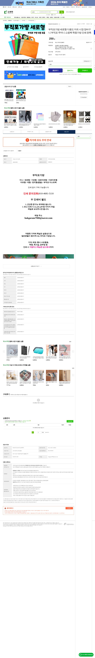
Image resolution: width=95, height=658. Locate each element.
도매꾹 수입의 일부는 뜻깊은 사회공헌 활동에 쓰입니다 (70, 74)
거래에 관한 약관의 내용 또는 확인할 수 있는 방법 (9, 332)
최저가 (32, 17)
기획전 (47, 17)
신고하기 (69, 508)
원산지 (5, 159)
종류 (51, 64)
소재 (4, 280)
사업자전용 (23, 17)
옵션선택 (50, 61)
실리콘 (54, 14)
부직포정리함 (31, 20)
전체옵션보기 (87, 61)
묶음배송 (29, 17)
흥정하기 (88, 42)
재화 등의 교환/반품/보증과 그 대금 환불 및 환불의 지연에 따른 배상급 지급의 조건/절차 (9, 320)
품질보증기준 (6, 299)
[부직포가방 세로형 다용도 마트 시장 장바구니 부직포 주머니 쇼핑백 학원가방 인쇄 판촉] (24, 43)
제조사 (5, 162)
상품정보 (12, 131)
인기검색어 (48, 14)
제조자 (5, 290)
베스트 (36, 17)
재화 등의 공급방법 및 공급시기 (9, 311)
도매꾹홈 (5, 20)
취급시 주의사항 (7, 296)
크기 (4, 286)
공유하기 (27, 66)
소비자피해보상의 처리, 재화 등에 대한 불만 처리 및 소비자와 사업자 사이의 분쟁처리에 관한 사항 (9, 326)
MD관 (40, 17)
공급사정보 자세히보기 (88, 92)
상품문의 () (48, 131)
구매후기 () (30, 131)
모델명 (40, 159)
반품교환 (66, 131)
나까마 (10, 7)
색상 (4, 283)
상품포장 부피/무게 (42, 162)
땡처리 (43, 17)
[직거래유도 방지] (38, 142)
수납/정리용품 (16, 20)
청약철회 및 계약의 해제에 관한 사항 (9, 315)
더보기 (69, 86)
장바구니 (70, 70)
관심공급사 (84, 97)
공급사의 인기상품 (10, 86)
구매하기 (85, 70)
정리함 (23, 20)
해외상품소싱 (17, 17)
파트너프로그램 (12, 66)
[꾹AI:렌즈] (57, 12)
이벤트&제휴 (56, 17)
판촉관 (51, 17)
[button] (73, 351)
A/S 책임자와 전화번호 (8, 302)
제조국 (5, 293)
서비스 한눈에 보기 (70, 12)
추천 (62, 17)
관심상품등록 (39, 66)
